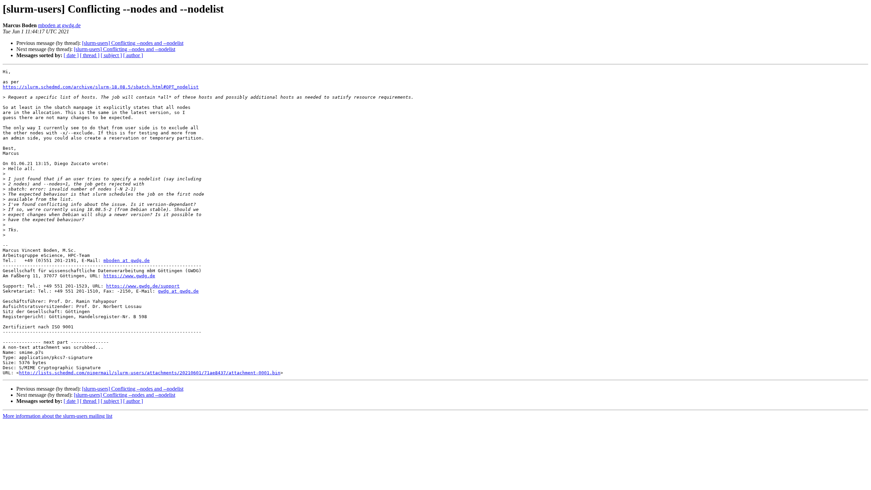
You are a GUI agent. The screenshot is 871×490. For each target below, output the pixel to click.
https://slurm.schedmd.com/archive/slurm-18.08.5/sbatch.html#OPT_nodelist (101, 86)
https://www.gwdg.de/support (143, 286)
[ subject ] (111, 55)
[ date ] (71, 55)
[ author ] (133, 55)
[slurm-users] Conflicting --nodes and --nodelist (132, 43)
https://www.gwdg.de (129, 275)
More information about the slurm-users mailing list (57, 416)
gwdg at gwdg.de (178, 291)
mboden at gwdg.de (59, 25)
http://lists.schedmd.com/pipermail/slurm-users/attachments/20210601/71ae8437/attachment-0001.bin (149, 372)
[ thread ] (89, 55)
